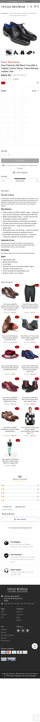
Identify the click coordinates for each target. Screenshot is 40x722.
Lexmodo (33, 675)
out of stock (20, 160)
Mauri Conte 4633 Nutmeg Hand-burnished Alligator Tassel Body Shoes (10, 337)
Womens (3, 614)
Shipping (3, 629)
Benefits (18, 620)
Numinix (18, 675)
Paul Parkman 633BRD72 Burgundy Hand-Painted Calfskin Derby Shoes (10, 399)
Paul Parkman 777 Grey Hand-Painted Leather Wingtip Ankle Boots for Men (30, 337)
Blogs (18, 617)
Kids (2, 617)
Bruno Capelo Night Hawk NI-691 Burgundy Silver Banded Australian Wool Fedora (10, 367)
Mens (2, 611)
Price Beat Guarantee (7, 635)
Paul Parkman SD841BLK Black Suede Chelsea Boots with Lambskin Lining (30, 399)
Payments (4, 638)
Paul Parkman (10, 62)
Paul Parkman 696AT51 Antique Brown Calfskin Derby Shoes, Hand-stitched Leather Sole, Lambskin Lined (10, 306)
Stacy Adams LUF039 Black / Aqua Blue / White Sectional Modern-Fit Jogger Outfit (10, 461)
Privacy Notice (5, 640)
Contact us (19, 614)
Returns (3, 632)
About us (19, 611)
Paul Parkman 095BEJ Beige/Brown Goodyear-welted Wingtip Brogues (10, 429)
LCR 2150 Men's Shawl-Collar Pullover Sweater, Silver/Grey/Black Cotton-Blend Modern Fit (30, 430)
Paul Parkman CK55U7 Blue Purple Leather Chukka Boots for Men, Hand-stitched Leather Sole (30, 368)
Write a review (21, 519)
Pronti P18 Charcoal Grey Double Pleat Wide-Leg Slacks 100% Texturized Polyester (30, 306)
